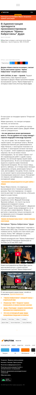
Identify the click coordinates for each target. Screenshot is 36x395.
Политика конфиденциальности (11, 364)
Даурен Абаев (5, 322)
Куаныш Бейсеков (26, 322)
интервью (24, 319)
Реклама (10, 362)
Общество (4, 319)
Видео (13, 345)
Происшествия (5, 345)
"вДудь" (18, 319)
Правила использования (15, 360)
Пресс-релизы (17, 362)
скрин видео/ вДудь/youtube (12, 59)
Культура (27, 345)
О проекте (4, 360)
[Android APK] (6, 380)
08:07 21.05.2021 (5, 37)
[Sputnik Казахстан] (5, 13)
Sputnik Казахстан (16, 294)
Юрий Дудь (11, 319)
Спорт (34, 345)
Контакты (4, 362)
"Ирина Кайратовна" (15, 322)
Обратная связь (6, 375)
